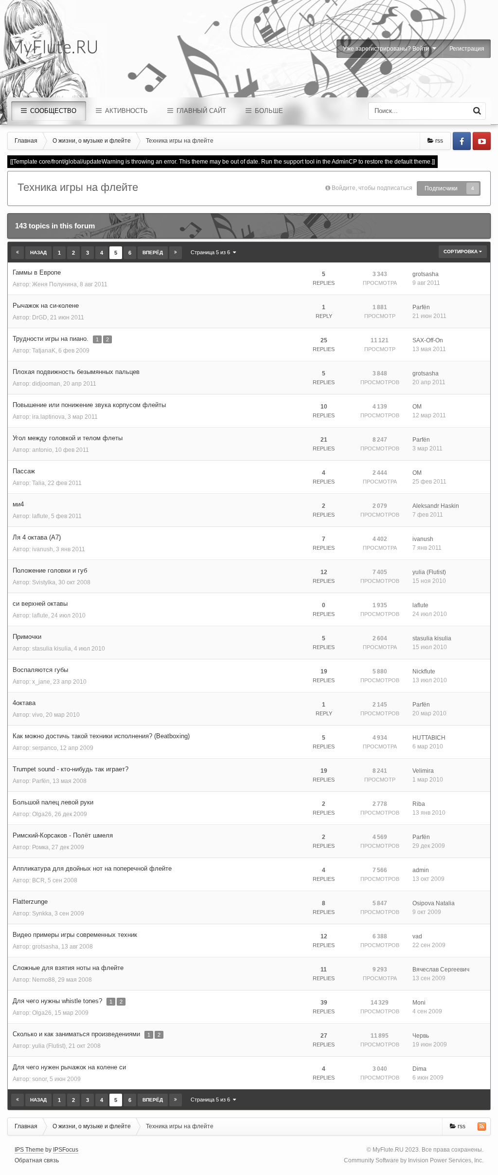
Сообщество (52, 110)
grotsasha (425, 274)
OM (417, 406)
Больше (268, 110)
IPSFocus (65, 1149)
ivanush (42, 549)
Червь (420, 1035)
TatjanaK (43, 350)
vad (417, 936)
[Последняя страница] (175, 252)
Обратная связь (37, 1160)
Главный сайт (200, 110)
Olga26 (42, 814)
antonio (42, 450)
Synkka (42, 913)
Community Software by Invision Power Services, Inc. (413, 1160)
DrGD (39, 317)
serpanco (44, 748)
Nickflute (423, 671)
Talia (38, 483)
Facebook (462, 141)
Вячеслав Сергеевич (440, 969)
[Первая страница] (17, 252)
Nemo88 (43, 979)
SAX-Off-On (427, 340)
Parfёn (421, 307)
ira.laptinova (48, 416)
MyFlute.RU (388, 1149)
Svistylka (43, 582)
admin (420, 870)
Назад (38, 252)
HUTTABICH (428, 737)
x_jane (41, 681)
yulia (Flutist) (429, 572)
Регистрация (466, 48)
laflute (40, 516)
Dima (419, 1068)
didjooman (46, 383)
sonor (39, 1079)
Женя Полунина (54, 284)
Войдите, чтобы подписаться (372, 188)
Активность (125, 110)
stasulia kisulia (51, 648)
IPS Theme (29, 1149)
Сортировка (461, 251)
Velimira (423, 770)
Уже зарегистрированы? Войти (387, 48)
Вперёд (152, 252)
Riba (418, 804)
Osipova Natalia (433, 903)
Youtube (482, 141)
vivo (37, 714)
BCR (38, 880)
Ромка (40, 847)
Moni (419, 1002)
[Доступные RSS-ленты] (482, 1126)
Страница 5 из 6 (212, 252)
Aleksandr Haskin (435, 506)
